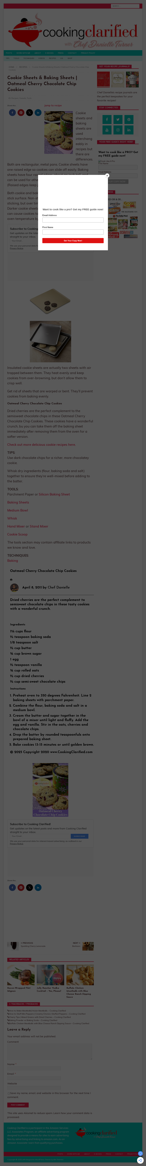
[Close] (107, 175)
